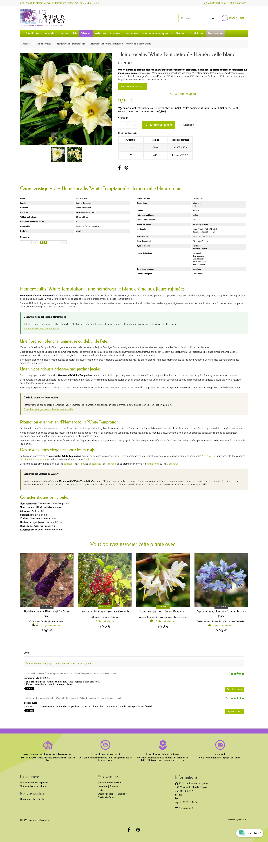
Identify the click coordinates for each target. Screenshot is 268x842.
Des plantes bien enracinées (162, 754)
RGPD (245, 820)
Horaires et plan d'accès (32, 799)
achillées (67, 463)
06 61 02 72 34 (91, 3)
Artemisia (207, 456)
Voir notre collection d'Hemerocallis (42, 328)
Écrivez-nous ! (186, 808)
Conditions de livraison (109, 782)
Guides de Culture (107, 797)
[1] (232, 674)
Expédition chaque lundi (105, 754)
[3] (237, 674)
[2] (234, 674)
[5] (243, 674)
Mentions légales (234, 820)
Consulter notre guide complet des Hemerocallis (48, 409)
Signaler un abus (234, 689)
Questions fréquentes (108, 786)
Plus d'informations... (132, 86)
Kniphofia (111, 463)
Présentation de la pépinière (34, 782)
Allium (80, 463)
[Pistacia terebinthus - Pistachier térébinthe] (105, 580)
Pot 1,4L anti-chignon (50, 625)
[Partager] (119, 167)
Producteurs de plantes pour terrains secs (47, 754)
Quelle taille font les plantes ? (112, 793)
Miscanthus (172, 463)
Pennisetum (152, 463)
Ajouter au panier (158, 125)
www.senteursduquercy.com (40, 820)
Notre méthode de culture (33, 786)
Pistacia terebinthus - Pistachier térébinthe (105, 611)
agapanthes (95, 463)
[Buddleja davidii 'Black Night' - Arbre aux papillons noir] (47, 580)
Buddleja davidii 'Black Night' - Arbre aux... (47, 614)
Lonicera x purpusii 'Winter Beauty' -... (163, 611)
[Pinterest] (126, 167)
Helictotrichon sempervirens (34, 459)
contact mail (73, 3)
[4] (240, 674)
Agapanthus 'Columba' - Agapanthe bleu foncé (221, 614)
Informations (186, 777)
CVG (100, 790)
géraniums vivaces (92, 459)
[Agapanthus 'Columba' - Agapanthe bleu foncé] (221, 580)
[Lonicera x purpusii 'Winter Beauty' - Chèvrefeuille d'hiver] (163, 580)
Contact (220, 754)
